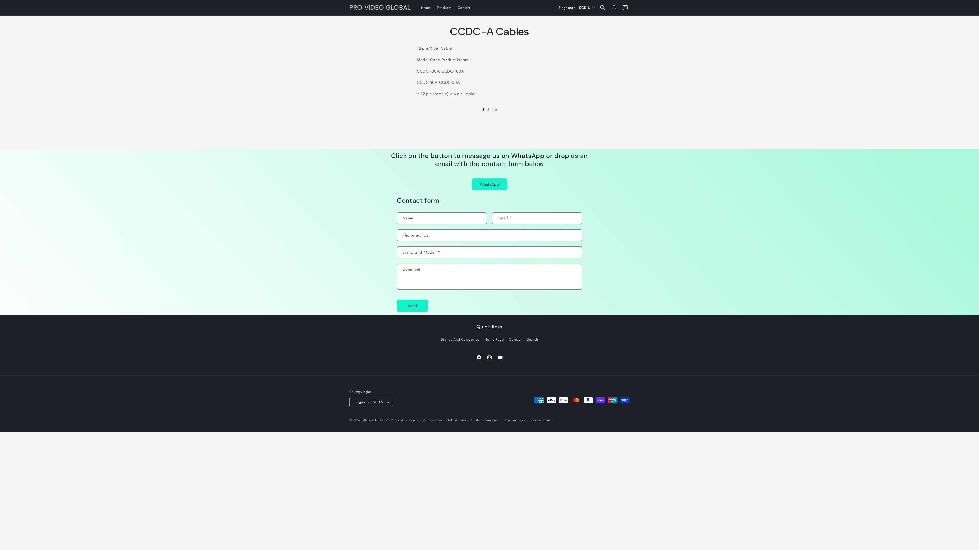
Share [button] (492, 109)
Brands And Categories (460, 339)
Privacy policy (432, 420)
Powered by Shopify (404, 420)
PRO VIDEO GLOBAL (376, 420)
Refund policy (456, 420)
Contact (515, 339)
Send (412, 306)
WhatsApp (489, 184)
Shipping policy (514, 420)
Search (532, 339)
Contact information (484, 420)
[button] (602, 7)
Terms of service (541, 420)
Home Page (494, 339)
